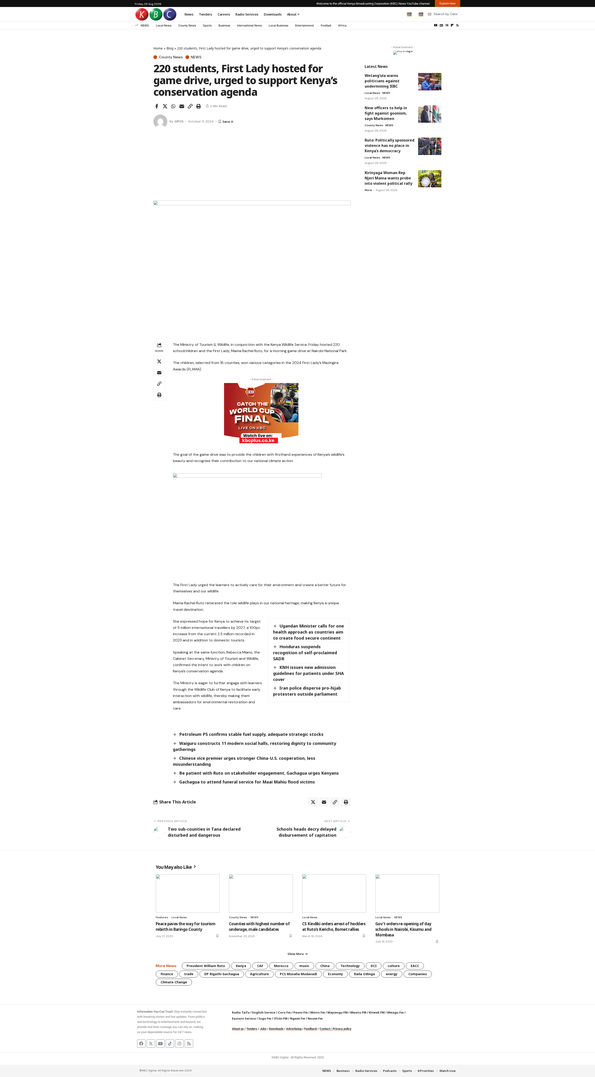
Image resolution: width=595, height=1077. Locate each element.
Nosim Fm (315, 1018)
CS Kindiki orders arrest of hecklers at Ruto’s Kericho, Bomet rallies (333, 926)
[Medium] (447, 25)
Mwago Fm (395, 1012)
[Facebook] (141, 1043)
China (325, 966)
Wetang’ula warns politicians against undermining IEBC (382, 81)
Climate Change (174, 982)
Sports (207, 25)
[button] (399, 14)
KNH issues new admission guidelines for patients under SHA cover (308, 673)
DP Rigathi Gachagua (221, 974)
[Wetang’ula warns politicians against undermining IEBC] (429, 81)
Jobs (263, 1029)
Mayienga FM (337, 1012)
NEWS (145, 25)
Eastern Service (244, 1018)
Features (162, 917)
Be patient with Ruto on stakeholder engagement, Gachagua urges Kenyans (259, 773)
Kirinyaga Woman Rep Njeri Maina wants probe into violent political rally (388, 178)
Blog (169, 48)
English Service (263, 1012)
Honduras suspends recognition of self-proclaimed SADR (305, 652)
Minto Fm (317, 1012)
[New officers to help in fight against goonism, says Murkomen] (429, 114)
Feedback (310, 1029)
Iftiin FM (281, 1018)
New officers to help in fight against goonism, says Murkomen (386, 113)
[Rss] (457, 25)
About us (238, 1029)
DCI (374, 966)
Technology (350, 966)
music (304, 966)
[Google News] (441, 25)
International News (249, 25)
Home (158, 48)
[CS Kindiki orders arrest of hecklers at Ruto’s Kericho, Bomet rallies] (334, 893)
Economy (335, 974)
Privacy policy (342, 1029)
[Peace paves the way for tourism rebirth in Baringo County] (188, 893)
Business (224, 25)
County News (187, 25)
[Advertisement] (252, 165)
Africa (342, 25)
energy (391, 974)
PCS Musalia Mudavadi (298, 974)
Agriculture (259, 974)
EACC (415, 966)
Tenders (251, 1029)
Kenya (241, 966)
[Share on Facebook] (156, 106)
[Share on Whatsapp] (173, 106)
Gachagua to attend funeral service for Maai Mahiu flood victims (247, 782)
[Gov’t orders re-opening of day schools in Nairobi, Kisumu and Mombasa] (407, 893)
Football (326, 25)
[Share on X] (165, 106)
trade (188, 974)
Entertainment (304, 25)
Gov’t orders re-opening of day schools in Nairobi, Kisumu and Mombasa (403, 929)
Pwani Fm (300, 1012)
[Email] (181, 106)
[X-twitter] (151, 1043)
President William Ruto (206, 966)
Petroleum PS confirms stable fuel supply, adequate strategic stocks (251, 734)
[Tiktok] (170, 1043)
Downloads (276, 1029)
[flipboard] (452, 25)
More (368, 190)
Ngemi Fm (297, 1018)
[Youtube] (160, 1043)
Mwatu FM (358, 1012)
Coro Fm (284, 1012)
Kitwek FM (377, 1012)
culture (394, 966)
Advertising (293, 1029)
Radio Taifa (241, 1012)
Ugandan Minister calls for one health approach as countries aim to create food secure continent (308, 632)
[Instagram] (179, 1043)
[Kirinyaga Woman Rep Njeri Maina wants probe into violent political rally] (429, 178)
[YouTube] (436, 25)
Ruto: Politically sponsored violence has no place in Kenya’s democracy (389, 145)
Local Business (278, 25)
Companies (417, 974)
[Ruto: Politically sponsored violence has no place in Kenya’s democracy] (429, 146)
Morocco (281, 966)
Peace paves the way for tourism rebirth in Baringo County (185, 926)
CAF (260, 966)
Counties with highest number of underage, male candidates (259, 926)
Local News (163, 25)
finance (167, 974)
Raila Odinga (364, 974)
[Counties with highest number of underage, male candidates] (261, 893)
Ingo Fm (264, 1018)
